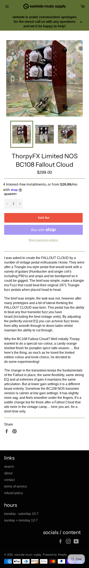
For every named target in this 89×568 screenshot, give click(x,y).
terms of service (15, 486)
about (8, 473)
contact (9, 480)
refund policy (13, 493)
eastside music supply (27, 554)
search (9, 466)
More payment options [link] (43, 240)
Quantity (10, 194)
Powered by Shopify (55, 554)
